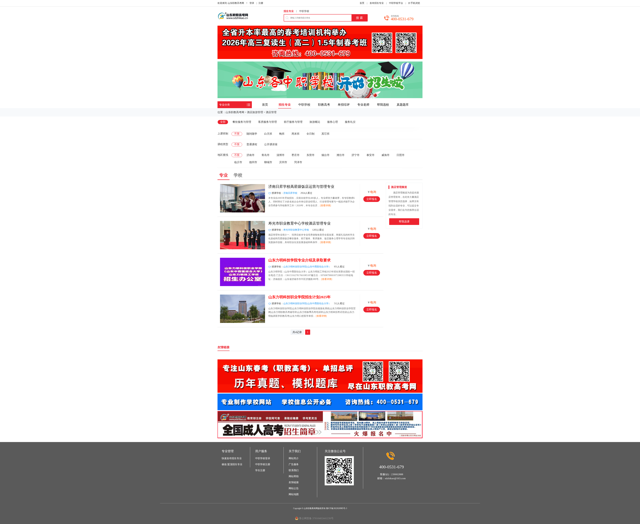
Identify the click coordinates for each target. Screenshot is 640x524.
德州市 (253, 162)
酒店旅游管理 (255, 112)
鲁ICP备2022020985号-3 (336, 508)
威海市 (386, 155)
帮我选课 (404, 221)
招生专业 (289, 11)
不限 (237, 133)
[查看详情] (325, 205)
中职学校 (304, 11)
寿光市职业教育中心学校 (296, 230)
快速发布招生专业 (232, 458)
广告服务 (294, 464)
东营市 (310, 155)
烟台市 (326, 155)
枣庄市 (296, 155)
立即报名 (371, 199)
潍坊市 (340, 155)
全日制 (310, 133)
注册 (260, 3)
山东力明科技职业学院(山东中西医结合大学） (307, 266)
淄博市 (280, 155)
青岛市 (266, 155)
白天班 (268, 133)
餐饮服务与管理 (241, 121)
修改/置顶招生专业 (232, 464)
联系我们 (294, 470)
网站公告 (294, 488)
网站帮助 (294, 476)
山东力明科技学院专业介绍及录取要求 (299, 260)
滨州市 (283, 162)
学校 (238, 175)
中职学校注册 (262, 464)
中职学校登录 (262, 458)
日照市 (400, 155)
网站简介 (294, 458)
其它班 (326, 133)
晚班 (281, 133)
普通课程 (251, 144)
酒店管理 (271, 112)
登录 (252, 3)
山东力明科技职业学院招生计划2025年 (299, 297)
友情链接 (294, 482)
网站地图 (294, 494)
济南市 (250, 155)
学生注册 (260, 470)
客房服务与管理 (267, 121)
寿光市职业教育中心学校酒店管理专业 (299, 223)
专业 (223, 175)
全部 (223, 121)
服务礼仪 (350, 121)
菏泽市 (298, 162)
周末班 (296, 133)
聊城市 (268, 162)
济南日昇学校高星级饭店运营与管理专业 (301, 186)
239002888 (397, 474)
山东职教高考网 (236, 3)
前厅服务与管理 (293, 121)
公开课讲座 (271, 144)
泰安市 (370, 155)
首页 (362, 3)
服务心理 (332, 121)
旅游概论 (315, 121)
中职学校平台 (396, 3)
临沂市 (238, 162)
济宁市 (356, 155)
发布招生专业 (377, 3)
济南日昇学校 (290, 193)
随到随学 (251, 133)
